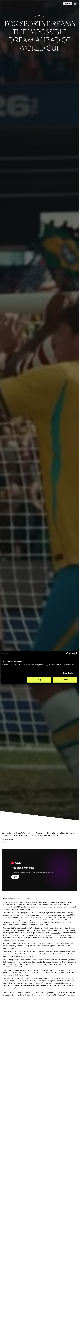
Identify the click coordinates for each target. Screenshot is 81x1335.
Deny (39, 680)
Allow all (64, 680)
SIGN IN (67, 3)
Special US (56, 933)
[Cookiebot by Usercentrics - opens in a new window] (68, 653)
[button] (75, 4)
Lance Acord (14, 940)
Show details (68, 673)
